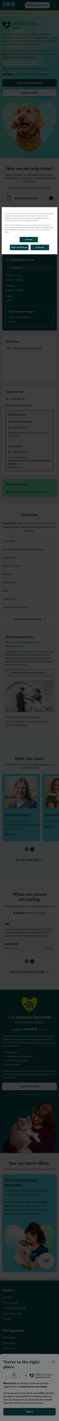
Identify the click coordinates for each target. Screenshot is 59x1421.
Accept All (40, 247)
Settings (29, 239)
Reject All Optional (19, 247)
